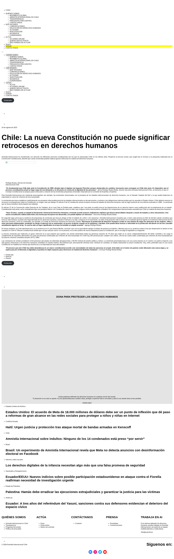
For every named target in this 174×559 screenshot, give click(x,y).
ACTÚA (41, 517)
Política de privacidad (13, 529)
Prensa (8, 258)
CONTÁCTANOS (82, 517)
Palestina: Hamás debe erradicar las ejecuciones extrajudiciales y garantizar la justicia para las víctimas (83, 492)
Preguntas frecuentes (13, 527)
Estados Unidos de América (15, 406)
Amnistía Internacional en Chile (17, 523)
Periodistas (114, 523)
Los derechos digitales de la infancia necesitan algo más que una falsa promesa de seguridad (75, 465)
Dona (42, 523)
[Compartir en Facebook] (11, 113)
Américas (9, 498)
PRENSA (112, 517)
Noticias (8, 256)
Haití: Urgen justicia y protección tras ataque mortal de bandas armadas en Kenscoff (68, 427)
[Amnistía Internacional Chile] (13, 7)
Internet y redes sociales (14, 459)
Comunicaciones (116, 525)
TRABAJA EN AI (147, 532)
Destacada (9, 255)
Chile (7, 433)
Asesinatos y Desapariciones (16, 471)
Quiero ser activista (47, 527)
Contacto (78, 523)
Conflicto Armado (12, 421)
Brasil (8, 444)
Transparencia (11, 525)
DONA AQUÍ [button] (87, 403)
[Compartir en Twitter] (11, 124)
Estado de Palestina (13, 486)
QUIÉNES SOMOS (14, 517)
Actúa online (44, 525)
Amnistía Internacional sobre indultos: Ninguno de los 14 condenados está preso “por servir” (75, 439)
